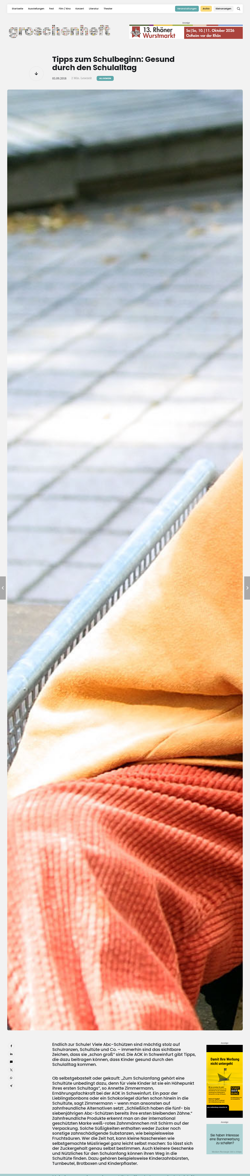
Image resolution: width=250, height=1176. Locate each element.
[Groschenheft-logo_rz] (59, 31)
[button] (238, 8)
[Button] (36, 73)
